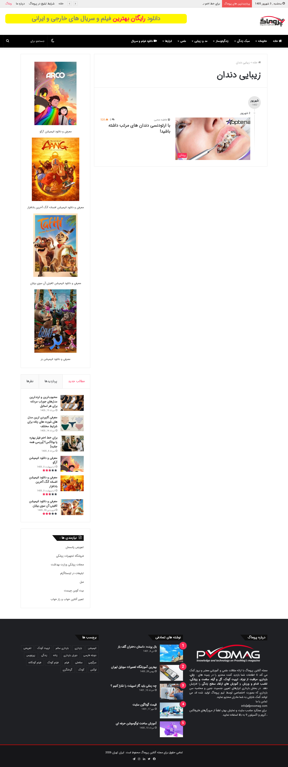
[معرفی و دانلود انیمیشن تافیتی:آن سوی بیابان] (55, 245)
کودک (81, 670)
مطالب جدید (76, 381)
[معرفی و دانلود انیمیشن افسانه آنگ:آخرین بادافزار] (55, 170)
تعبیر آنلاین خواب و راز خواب (67, 599)
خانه (61, 3)
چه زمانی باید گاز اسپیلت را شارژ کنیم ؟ (134, 686)
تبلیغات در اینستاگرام (72, 573)
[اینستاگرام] (138, 759)
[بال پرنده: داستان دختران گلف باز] (171, 653)
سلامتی (78, 662)
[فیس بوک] (154, 759)
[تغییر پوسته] (53, 41)
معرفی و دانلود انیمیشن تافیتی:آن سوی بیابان (55, 283)
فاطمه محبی (160, 120)
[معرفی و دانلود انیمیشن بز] (55, 321)
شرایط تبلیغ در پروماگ (41, 3)
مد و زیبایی (200, 41)
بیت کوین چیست (74, 590)
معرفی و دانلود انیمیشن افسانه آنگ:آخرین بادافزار (55, 207)
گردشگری (67, 670)
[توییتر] (149, 759)
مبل (82, 582)
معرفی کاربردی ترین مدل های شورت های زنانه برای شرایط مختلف (42, 422)
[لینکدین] (144, 759)
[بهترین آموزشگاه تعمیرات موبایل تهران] (171, 673)
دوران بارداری (70, 655)
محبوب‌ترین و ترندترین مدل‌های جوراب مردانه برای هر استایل (43, 401)
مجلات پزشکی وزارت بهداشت (67, 564)
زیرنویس (30, 655)
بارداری (78, 648)
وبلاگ (8, 3)
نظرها (30, 381)
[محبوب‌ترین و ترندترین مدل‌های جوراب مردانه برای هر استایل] (72, 403)
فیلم (67, 662)
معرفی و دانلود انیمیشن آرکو (55, 131)
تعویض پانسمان (75, 547)
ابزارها (168, 41)
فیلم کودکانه (34, 662)
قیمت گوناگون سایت (145, 704)
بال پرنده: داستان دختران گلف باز (137, 646)
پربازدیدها (50, 381)
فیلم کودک (53, 662)
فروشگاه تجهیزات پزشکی (70, 556)
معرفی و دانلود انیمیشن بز (55, 359)
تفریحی (27, 648)
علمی (183, 41)
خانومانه (262, 41)
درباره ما (20, 3)
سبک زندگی (243, 41)
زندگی (44, 655)
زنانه (55, 655)
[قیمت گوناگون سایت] (171, 710)
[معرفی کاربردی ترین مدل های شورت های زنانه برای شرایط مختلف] (72, 423)
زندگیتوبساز (222, 41)
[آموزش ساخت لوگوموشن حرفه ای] (171, 729)
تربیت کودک (43, 648)
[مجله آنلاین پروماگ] (272, 21)
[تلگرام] (133, 759)
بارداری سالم (62, 648)
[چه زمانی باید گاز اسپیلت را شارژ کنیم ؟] (171, 692)
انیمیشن (92, 648)
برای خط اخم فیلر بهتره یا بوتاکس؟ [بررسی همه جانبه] (190, 3)
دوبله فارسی (89, 655)
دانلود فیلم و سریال (142, 41)
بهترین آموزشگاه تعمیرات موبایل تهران (134, 667)
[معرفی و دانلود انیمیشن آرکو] (55, 94)
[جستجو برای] (7, 41)
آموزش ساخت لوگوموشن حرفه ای (136, 723)
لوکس (93, 670)
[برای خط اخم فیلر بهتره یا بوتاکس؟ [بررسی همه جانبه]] (72, 443)
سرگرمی (92, 662)
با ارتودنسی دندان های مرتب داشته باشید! (139, 128)
